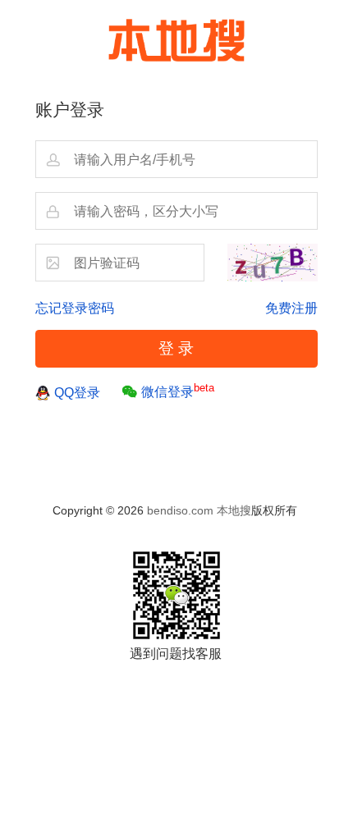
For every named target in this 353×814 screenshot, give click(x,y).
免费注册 (291, 307)
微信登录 (177, 390)
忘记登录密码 (74, 307)
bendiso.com (180, 511)
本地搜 (234, 511)
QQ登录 (77, 392)
